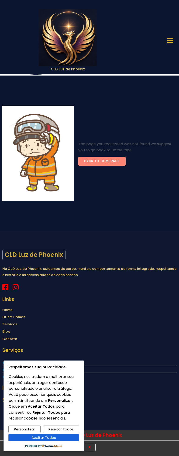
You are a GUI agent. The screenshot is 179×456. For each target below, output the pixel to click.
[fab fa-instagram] (15, 287)
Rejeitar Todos (61, 429)
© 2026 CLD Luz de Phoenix (89, 435)
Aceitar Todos (43, 437)
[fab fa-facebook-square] (5, 287)
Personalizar (24, 429)
